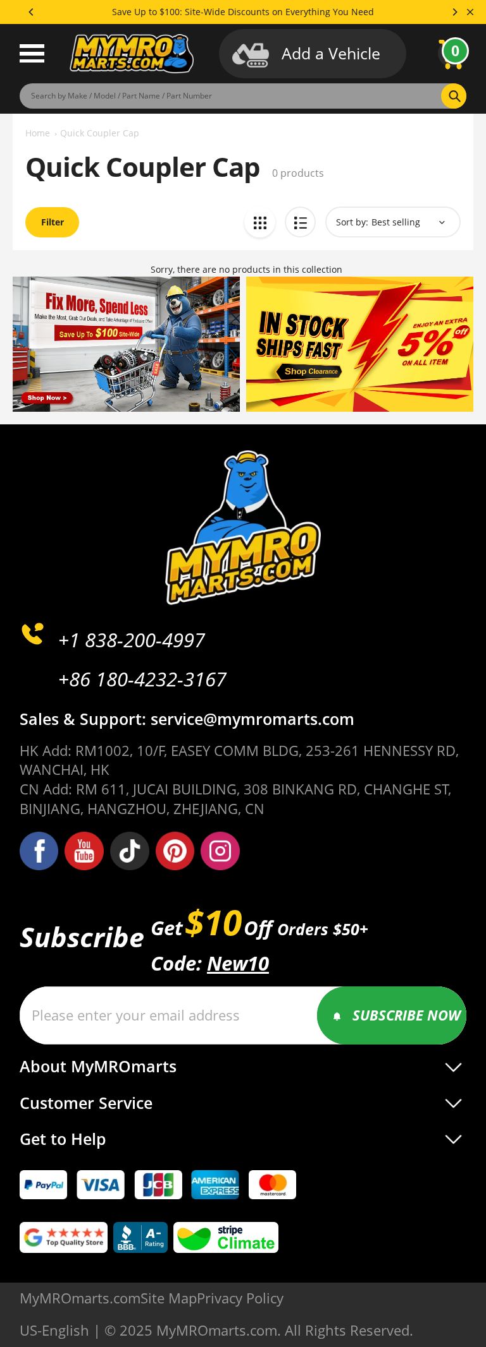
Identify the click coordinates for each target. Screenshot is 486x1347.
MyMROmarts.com (80, 1298)
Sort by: (352, 222)
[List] (300, 222)
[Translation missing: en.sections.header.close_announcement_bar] (470, 12)
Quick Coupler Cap (99, 133)
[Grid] (259, 222)
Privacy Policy (240, 1298)
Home (37, 133)
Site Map (168, 1298)
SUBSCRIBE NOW (406, 1015)
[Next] (454, 12)
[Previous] (31, 12)
